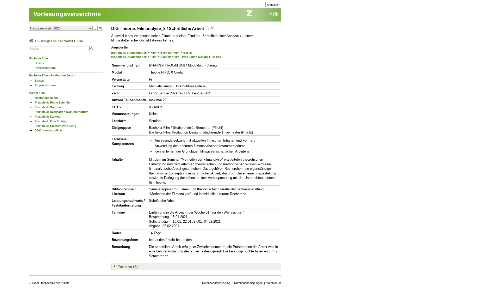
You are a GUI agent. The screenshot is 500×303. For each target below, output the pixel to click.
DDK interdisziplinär (48, 130)
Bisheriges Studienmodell (55, 41)
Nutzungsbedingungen (248, 282)
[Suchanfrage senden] (91, 48)
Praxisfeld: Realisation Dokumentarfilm (61, 111)
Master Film (37, 92)
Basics (39, 63)
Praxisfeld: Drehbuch (49, 107)
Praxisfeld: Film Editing (51, 121)
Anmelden (273, 4)
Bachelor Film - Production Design (52, 75)
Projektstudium (45, 67)
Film (80, 41)
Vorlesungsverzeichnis (67, 13)
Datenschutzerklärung (216, 282)
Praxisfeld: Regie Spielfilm (53, 102)
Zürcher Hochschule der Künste (49, 282)
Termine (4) (128, 266)
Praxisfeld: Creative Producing (55, 126)
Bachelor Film (38, 58)
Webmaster (273, 282)
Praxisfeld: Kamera (47, 116)
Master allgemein (46, 97)
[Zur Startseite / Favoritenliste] (31, 41)
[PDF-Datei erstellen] (212, 28)
